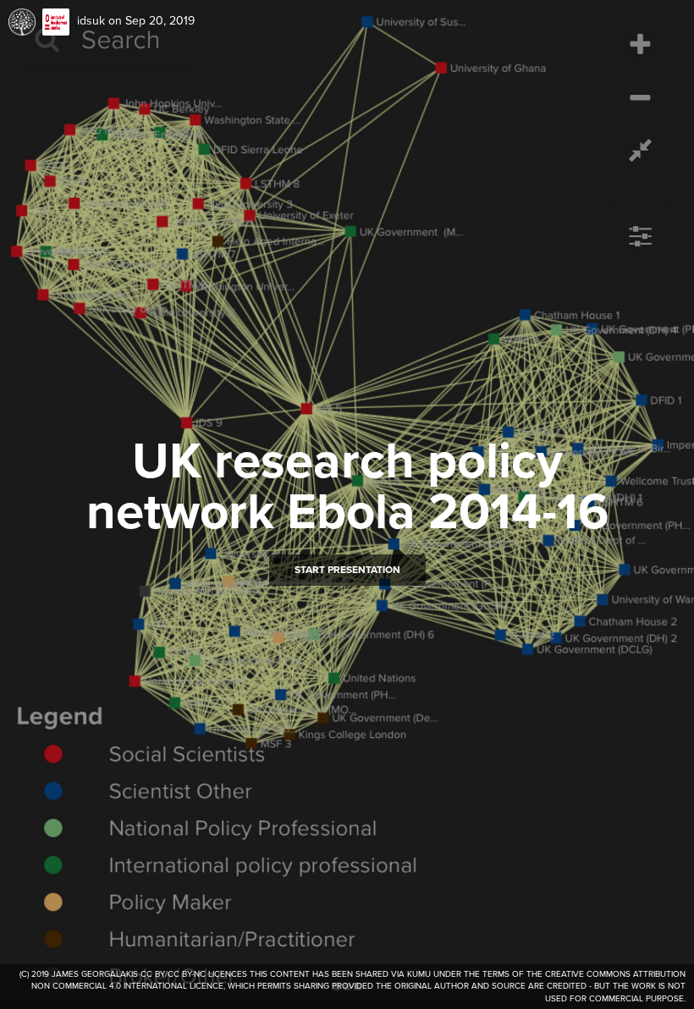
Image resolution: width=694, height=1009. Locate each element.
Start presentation (347, 570)
